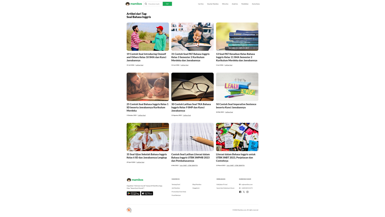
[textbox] (157, 3)
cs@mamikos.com (247, 184)
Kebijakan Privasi (222, 184)
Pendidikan (244, 4)
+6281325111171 (247, 188)
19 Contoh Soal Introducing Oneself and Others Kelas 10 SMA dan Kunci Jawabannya (146, 57)
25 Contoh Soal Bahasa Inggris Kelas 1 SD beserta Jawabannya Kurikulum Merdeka (147, 107)
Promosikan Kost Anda (179, 191)
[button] (157, 3)
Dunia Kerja (256, 4)
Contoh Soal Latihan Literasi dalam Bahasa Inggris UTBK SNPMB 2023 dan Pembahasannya (190, 157)
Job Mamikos (176, 188)
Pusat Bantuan (176, 195)
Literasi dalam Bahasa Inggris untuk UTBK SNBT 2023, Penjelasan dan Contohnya (235, 157)
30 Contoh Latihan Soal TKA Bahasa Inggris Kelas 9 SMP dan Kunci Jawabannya (191, 107)
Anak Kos (235, 4)
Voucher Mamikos (212, 4)
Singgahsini (196, 188)
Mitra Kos (225, 4)
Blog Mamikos (196, 184)
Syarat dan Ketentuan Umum (225, 188)
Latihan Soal (139, 65)
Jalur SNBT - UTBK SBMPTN (189, 165)
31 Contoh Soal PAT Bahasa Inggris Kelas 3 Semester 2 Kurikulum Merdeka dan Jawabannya (190, 57)
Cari (167, 4)
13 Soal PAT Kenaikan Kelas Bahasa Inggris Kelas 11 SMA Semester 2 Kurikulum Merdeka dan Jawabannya (236, 57)
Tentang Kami (176, 184)
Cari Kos (201, 4)
